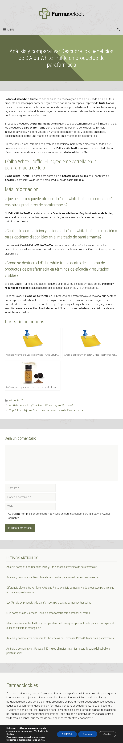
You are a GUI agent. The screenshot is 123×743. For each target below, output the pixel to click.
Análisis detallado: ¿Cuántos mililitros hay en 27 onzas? (41, 405)
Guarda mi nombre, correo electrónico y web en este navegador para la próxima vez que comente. (59, 515)
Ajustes (107, 734)
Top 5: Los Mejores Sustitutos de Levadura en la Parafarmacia (46, 410)
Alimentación (17, 400)
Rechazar (88, 734)
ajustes (41, 740)
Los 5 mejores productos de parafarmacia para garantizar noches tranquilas (48, 602)
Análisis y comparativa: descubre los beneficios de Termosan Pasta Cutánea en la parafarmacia (60, 638)
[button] (118, 29)
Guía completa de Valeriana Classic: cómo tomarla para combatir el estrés (48, 613)
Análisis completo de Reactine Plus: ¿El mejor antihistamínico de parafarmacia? (51, 567)
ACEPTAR (67, 734)
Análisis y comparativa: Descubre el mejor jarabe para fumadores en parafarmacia (52, 577)
